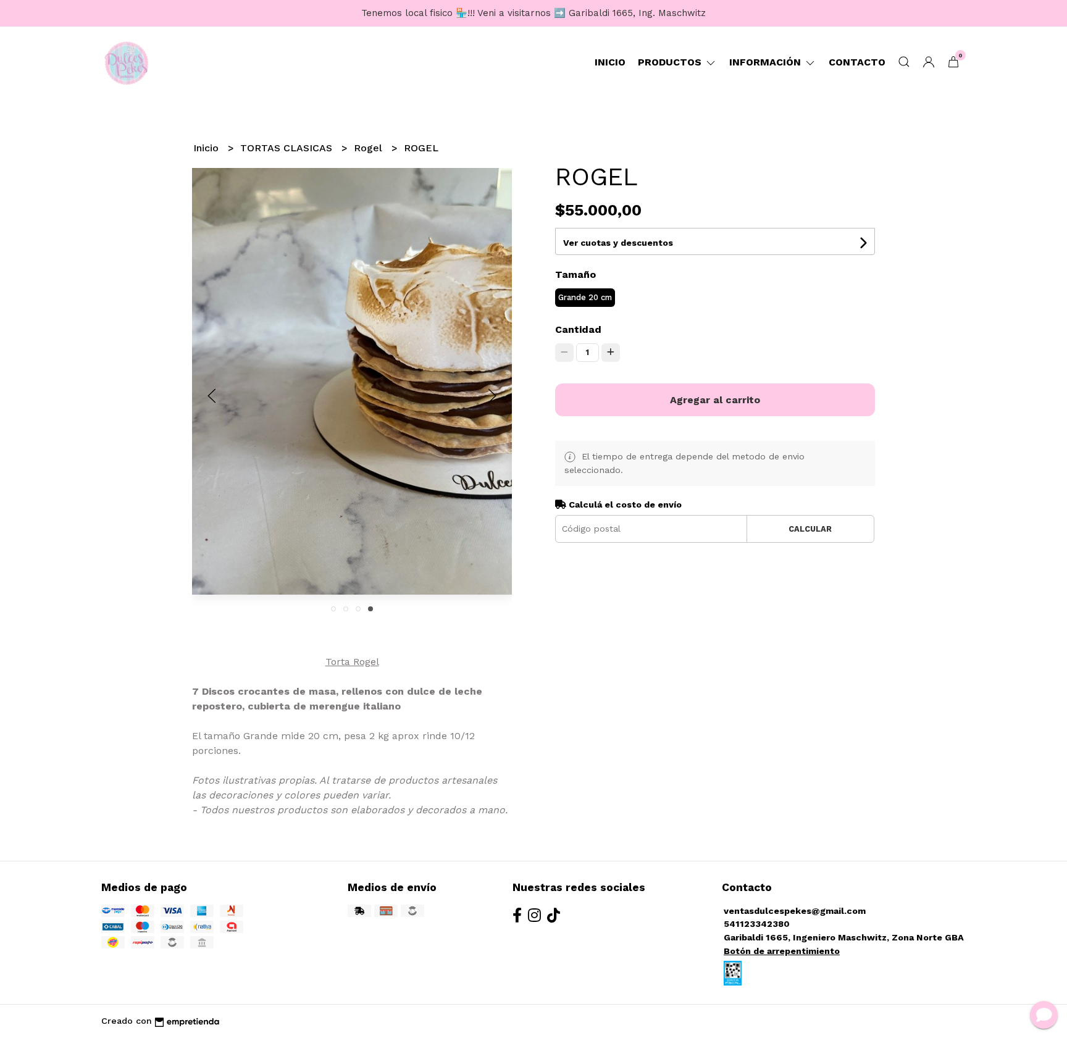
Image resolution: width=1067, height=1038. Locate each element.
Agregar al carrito (715, 400)
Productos (671, 62)
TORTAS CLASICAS (287, 148)
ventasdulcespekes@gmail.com (795, 911)
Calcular (810, 529)
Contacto (857, 62)
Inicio (610, 62)
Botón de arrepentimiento (782, 951)
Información (766, 62)
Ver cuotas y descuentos (618, 243)
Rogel (369, 148)
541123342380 (757, 924)
